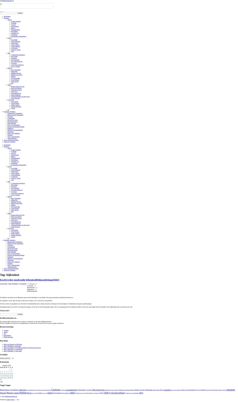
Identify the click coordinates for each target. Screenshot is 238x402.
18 (3, 375)
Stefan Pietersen (16, 95)
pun (36, 393)
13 (6, 373)
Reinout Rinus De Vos (17, 86)
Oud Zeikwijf (15, 80)
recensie (39, 393)
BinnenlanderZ (15, 30)
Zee (5, 334)
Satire (50, 393)
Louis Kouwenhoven (17, 65)
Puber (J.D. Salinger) (13, 133)
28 (8, 377)
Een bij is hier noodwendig (12, 280)
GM (12, 51)
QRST (9, 85)
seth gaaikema (65, 393)
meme (220, 390)
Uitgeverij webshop (9, 142)
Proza (29, 393)
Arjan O (13, 25)
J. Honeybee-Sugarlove (18, 55)
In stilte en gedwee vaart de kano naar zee (28, 348)
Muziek (3, 393)
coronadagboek (71, 390)
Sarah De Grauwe (16, 90)
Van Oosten (14, 101)
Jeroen (6, 332)
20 (6, 375)
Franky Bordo (15, 45)
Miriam (13, 76)
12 (4, 373)
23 (12, 375)
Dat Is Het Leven (12, 120)
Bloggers (6, 18)
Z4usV (13, 108)
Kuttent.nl (10, 128)
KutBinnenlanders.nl (11, 396)
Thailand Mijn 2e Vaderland (92, 393)
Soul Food (14, 91)
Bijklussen (40, 280)
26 (4, 377)
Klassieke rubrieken (9, 111)
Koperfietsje (7, 335)
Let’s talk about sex (16, 61)
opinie (16, 393)
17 (1, 375)
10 (1, 373)
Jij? (8, 110)
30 (12, 377)
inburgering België (158, 390)
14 (8, 373)
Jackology (168, 390)
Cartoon (55, 389)
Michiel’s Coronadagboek (15, 130)
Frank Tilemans (15, 41)
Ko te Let (198, 390)
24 (1, 377)
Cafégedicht (18, 349)
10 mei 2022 (3, 284)
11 (3, 373)
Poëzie (23, 392)
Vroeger (6, 330)
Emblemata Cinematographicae (126, 390)
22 (10, 375)
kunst (203, 390)
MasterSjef (14, 71)
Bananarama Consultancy (14, 113)
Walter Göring (15, 105)
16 (12, 373)
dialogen (107, 390)
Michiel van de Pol (16, 75)
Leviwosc (14, 63)
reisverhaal (44, 393)
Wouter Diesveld (16, 106)
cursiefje (89, 390)
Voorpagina (7, 16)
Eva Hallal (14, 40)
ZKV (141, 393)
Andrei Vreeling (16, 21)
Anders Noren (10, 399)
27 (6, 377)
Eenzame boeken (12, 121)
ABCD (9, 20)
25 (3, 377)
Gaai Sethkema (15, 46)
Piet (12, 83)
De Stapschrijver (16, 93)
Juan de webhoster (176, 390)
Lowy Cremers (15, 66)
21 (8, 375)
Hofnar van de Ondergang (143, 390)
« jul (1, 381)
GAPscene (14, 48)
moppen (231, 389)
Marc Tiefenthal (15, 70)
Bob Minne (14, 31)
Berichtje (23, 390)
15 (10, 373)
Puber (33, 393)
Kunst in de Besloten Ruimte (15, 126)
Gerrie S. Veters (15, 50)
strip (72, 392)
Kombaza (14, 58)
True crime (18, 351)
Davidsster (14, 35)
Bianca (13, 28)
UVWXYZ (10, 100)
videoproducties (12, 138)
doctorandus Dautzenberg (18, 36)
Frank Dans (14, 43)
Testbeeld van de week (80, 393)
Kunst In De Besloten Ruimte (211, 390)
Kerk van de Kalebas (13, 125)
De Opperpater (15, 78)
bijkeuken (30, 280)
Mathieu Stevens (16, 73)
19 (4, 375)
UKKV (56, 280)
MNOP (9, 68)
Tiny (101, 393)
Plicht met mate (8, 337)
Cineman (10, 116)
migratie (224, 390)
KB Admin (14, 56)
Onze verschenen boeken (11, 140)
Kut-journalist (15, 60)
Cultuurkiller (11, 118)
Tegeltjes (10, 135)
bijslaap (49, 280)
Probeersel (10, 132)
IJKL (9, 53)
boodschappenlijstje (32, 390)
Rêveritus (19, 344)
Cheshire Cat (15, 33)
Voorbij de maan (128, 393)
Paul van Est (15, 81)
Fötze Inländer (11, 123)
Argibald (13, 23)
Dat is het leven (98, 390)
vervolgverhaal (117, 393)
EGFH (9, 38)
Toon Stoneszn (15, 98)
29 (10, 377)
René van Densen (16, 88)
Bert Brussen (15, 26)
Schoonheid (57, 393)
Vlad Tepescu (15, 103)
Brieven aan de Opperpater (15, 115)
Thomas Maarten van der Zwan (20, 96)
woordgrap (135, 393)
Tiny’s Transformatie (13, 137)
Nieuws (10, 393)
